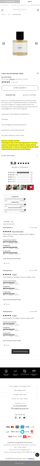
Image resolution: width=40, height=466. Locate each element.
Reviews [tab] (7, 222)
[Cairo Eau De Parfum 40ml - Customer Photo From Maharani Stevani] (30, 187)
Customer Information (20, 386)
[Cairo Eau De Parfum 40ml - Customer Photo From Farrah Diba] (9, 187)
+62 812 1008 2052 (21, 405)
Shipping (12, 79)
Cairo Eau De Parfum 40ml (12, 259)
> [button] (20, 351)
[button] (2, 10)
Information (20, 390)
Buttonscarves (10, 1)
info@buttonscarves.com (21, 408)
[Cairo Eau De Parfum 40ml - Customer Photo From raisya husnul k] (23, 187)
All (9, 14)
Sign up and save (20, 398)
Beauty (30, 1)
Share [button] (7, 263)
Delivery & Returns (29, 95)
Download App (20, 394)
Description (10, 95)
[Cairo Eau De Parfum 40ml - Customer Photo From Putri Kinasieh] (16, 187)
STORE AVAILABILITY (20, 88)
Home (3, 14)
